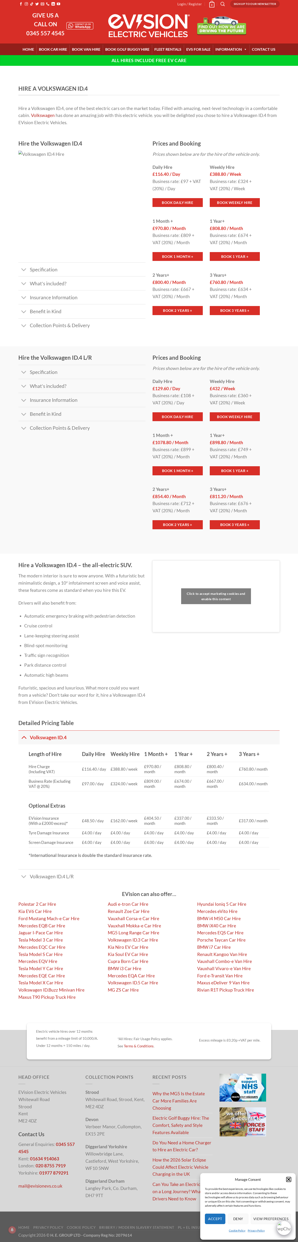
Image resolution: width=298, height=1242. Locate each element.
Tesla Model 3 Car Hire (40, 939)
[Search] (222, 4)
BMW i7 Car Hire (214, 947)
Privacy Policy (256, 1230)
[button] (288, 1179)
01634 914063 (44, 1158)
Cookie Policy (237, 1230)
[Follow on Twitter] (37, 4)
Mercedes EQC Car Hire (41, 947)
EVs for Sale (198, 49)
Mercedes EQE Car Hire (41, 975)
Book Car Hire (53, 49)
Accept (215, 1219)
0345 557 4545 (45, 33)
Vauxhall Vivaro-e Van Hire (224, 968)
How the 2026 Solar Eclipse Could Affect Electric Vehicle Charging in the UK (180, 1167)
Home (28, 49)
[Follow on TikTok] (31, 4)
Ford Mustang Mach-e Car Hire (48, 918)
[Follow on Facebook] (21, 4)
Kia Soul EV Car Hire (128, 954)
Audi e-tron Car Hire (128, 904)
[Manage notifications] (12, 1230)
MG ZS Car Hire (123, 989)
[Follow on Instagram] (26, 4)
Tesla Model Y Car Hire (40, 968)
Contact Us (263, 49)
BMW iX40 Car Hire (216, 925)
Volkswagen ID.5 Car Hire (133, 982)
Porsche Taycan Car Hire (221, 939)
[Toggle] (23, 270)
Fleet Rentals (167, 49)
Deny (238, 1219)
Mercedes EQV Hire (37, 961)
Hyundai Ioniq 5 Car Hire (221, 904)
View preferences (270, 1219)
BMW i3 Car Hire (124, 968)
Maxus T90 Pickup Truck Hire (47, 997)
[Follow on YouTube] (58, 4)
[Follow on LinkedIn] (53, 4)
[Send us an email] (42, 4)
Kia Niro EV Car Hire (128, 947)
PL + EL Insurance (195, 1227)
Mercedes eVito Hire (217, 911)
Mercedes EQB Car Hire (41, 925)
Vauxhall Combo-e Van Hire (224, 961)
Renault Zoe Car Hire (128, 911)
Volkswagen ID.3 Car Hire (133, 939)
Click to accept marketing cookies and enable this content (216, 596)
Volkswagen (43, 115)
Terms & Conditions (139, 1046)
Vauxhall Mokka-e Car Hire (134, 925)
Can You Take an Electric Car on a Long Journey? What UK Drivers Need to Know (181, 1191)
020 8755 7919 (51, 1165)
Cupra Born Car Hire (128, 961)
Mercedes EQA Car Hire (131, 975)
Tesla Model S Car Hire (40, 954)
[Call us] (47, 4)
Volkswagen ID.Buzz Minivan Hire (51, 989)
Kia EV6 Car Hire (35, 911)
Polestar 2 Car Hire (37, 904)
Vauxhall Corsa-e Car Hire (133, 918)
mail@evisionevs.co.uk (40, 1186)
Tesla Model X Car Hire (40, 982)
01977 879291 (53, 1172)
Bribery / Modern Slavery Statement (136, 1227)
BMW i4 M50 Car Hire (219, 918)
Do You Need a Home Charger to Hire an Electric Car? (181, 1146)
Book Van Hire (86, 49)
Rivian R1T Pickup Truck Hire (225, 989)
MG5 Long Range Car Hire (133, 932)
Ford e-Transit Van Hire (220, 975)
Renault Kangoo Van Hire (222, 954)
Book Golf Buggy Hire (127, 49)
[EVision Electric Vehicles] (149, 25)
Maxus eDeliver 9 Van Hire (223, 982)
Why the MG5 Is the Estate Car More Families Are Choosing (178, 1100)
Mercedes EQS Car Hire (220, 932)
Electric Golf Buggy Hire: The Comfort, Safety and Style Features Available (180, 1125)
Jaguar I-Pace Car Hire (40, 932)
